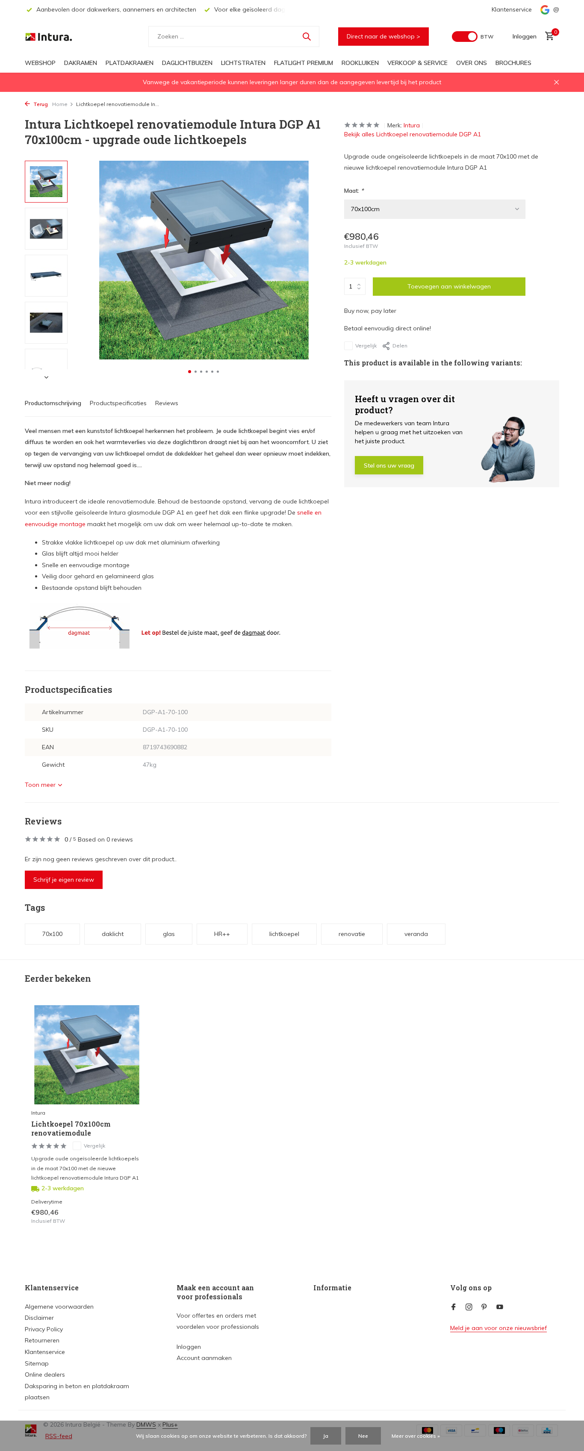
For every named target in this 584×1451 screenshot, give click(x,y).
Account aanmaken (204, 1358)
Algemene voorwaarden (59, 1306)
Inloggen (189, 1347)
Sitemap (37, 1363)
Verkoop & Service (417, 63)
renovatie (352, 934)
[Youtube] (499, 1307)
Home (60, 104)
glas (169, 934)
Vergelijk (366, 345)
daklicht (113, 934)
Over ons (471, 63)
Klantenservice (512, 9)
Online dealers (45, 1374)
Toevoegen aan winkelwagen (449, 286)
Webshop (40, 63)
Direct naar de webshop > (383, 36)
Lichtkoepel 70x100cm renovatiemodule (71, 1128)
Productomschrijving (53, 403)
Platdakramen (129, 63)
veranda (416, 934)
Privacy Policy (44, 1329)
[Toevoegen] (127, 1216)
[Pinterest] (484, 1307)
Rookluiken (360, 63)
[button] (189, 371)
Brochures (513, 63)
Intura (412, 125)
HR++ (222, 934)
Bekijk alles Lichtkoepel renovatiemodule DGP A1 (412, 134)
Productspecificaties (118, 403)
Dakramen (80, 63)
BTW (487, 36)
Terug (40, 104)
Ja (325, 1436)
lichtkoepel (284, 934)
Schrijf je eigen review (63, 879)
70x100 (52, 934)
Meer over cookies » (416, 1436)
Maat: (353, 190)
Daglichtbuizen (187, 63)
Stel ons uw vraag (389, 465)
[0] (547, 36)
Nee (363, 1436)
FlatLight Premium (303, 63)
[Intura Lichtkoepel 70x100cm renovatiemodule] (86, 1055)
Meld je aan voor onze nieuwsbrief (498, 1328)
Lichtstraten (243, 63)
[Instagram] (469, 1307)
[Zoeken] (306, 36)
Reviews (166, 403)
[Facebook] (453, 1307)
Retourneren (42, 1340)
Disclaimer (39, 1317)
